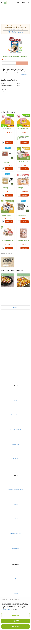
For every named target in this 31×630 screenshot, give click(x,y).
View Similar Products (15, 32)
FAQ (15, 400)
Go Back (15, 307)
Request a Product (15, 29)
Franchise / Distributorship (15, 489)
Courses (15, 593)
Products (15, 504)
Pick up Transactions (16, 533)
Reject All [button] (15, 621)
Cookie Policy (16, 444)
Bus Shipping (15, 548)
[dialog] (15, 613)
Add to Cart (9, 142)
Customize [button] (15, 615)
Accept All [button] (15, 626)
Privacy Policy (15, 415)
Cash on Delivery (15, 519)
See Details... (24, 74)
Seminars (15, 579)
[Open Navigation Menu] (29, 2)
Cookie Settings (15, 458)
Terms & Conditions (15, 429)
